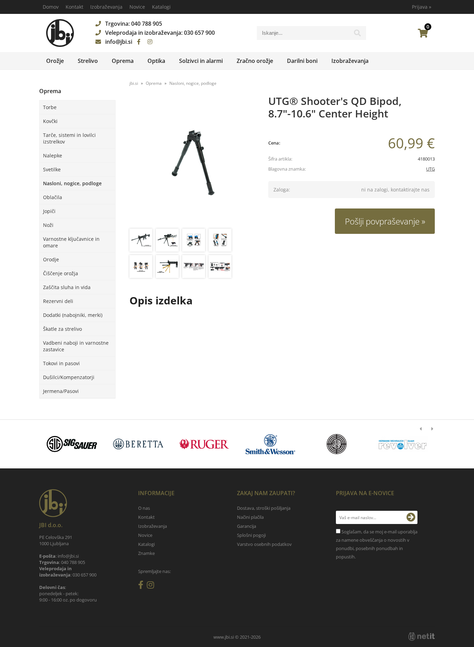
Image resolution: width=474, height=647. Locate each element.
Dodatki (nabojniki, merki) (72, 315)
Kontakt (74, 6)
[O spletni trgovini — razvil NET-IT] (421, 636)
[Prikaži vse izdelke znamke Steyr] (145, 444)
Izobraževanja (106, 6)
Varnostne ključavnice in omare (71, 242)
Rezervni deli (58, 301)
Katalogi (161, 6)
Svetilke (52, 169)
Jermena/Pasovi (61, 391)
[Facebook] (139, 42)
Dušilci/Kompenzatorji (68, 377)
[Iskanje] (357, 34)
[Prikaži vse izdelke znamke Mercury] (263, 444)
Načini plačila (250, 517)
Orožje (55, 61)
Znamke (146, 553)
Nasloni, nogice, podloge (72, 183)
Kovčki (50, 121)
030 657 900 (199, 32)
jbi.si (133, 83)
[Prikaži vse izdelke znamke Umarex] (395, 444)
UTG (430, 169)
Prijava (421, 6)
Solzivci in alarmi (201, 61)
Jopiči (49, 211)
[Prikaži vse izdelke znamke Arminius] (212, 444)
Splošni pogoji (251, 535)
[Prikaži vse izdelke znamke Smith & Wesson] (79, 444)
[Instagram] (150, 42)
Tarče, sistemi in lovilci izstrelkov (69, 138)
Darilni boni (302, 61)
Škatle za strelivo (62, 329)
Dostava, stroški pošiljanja (263, 508)
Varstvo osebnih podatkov (264, 544)
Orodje (51, 259)
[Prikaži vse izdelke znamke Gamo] (329, 444)
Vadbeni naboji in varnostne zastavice (76, 346)
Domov (51, 6)
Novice (137, 6)
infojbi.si (118, 42)
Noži (48, 225)
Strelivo (88, 61)
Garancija (246, 526)
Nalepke (52, 155)
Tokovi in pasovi (61, 363)
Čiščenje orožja (60, 273)
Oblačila (52, 197)
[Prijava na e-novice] (410, 517)
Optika (156, 61)
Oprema (123, 61)
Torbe (50, 107)
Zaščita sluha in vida (67, 287)
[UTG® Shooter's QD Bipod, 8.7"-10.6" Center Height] (191, 162)
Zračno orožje (255, 61)
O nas (144, 508)
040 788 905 (146, 23)
